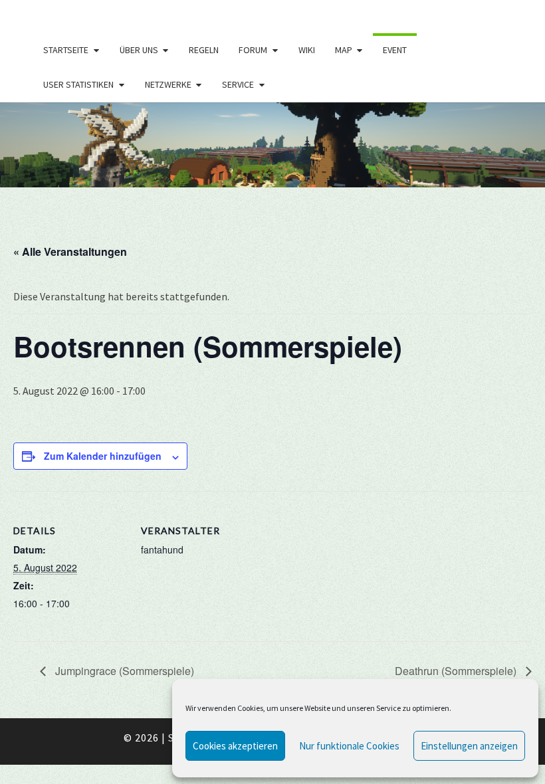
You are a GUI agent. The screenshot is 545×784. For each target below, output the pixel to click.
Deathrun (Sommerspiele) (457, 670)
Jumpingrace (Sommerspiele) (123, 670)
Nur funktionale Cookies (349, 745)
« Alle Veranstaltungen (70, 251)
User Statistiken (78, 84)
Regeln (204, 50)
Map (343, 50)
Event (395, 50)
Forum (253, 50)
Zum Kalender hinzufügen (103, 455)
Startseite (65, 50)
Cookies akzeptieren (235, 745)
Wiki (306, 50)
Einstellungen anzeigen (469, 745)
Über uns (139, 50)
